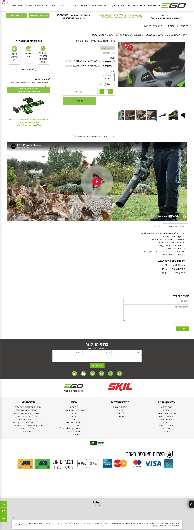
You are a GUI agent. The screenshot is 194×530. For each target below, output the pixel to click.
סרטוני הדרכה (74, 434)
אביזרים (29, 5)
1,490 (106, 84)
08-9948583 (68, 18)
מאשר (20, 524)
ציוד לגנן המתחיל (28, 428)
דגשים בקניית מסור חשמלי (27, 419)
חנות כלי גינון (166, 406)
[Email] (3, 512)
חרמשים (63, 5)
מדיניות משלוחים (73, 422)
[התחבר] (8, 2)
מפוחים (142, 5)
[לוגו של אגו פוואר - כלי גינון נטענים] (174, 4)
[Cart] (2, 2)
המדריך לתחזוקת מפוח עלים (28, 406)
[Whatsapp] (3, 519)
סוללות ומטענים (41, 5)
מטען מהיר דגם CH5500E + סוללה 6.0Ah (88, 61)
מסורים (73, 5)
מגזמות (52, 5)
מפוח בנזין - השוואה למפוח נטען (27, 413)
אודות (74, 413)
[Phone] (3, 504)
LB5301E (106, 53)
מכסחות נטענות (154, 5)
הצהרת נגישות (74, 425)
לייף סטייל (84, 5)
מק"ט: (112, 53)
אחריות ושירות (17, 5)
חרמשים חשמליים (166, 425)
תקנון (74, 419)
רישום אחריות (74, 431)
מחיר (112, 84)
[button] (120, 76)
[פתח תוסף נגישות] (191, 504)
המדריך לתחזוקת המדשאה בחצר (28, 425)
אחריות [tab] (157, 226)
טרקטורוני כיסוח (109, 5)
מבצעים (121, 5)
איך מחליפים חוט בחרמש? (27, 410)
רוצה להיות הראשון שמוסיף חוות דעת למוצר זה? (94, 136)
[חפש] (5, 2)
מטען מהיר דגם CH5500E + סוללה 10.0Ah (87, 65)
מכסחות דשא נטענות (166, 413)
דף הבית (74, 406)
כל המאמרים (27, 431)
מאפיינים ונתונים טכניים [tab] (175, 226)
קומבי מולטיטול (96, 5)
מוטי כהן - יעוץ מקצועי (74, 410)
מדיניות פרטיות (81, 428)
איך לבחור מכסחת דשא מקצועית (27, 422)
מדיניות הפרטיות (158, 525)
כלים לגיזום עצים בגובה (27, 416)
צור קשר (74, 416)
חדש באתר (132, 5)
